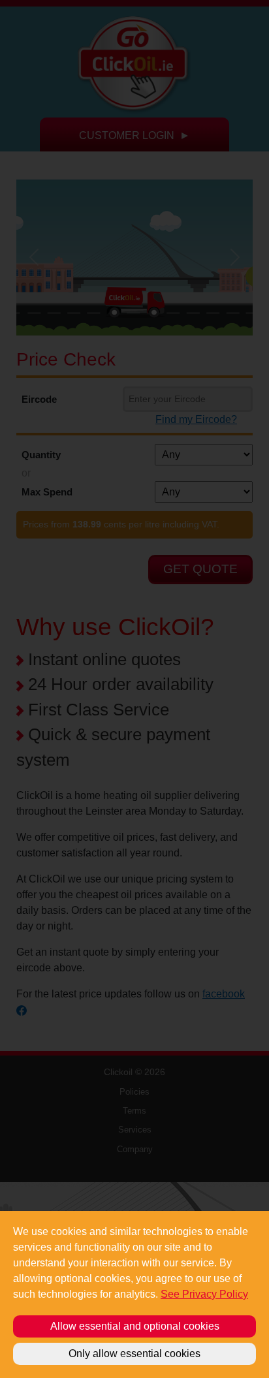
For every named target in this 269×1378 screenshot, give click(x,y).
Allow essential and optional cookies (134, 1326)
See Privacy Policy (204, 1294)
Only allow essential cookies (134, 1353)
